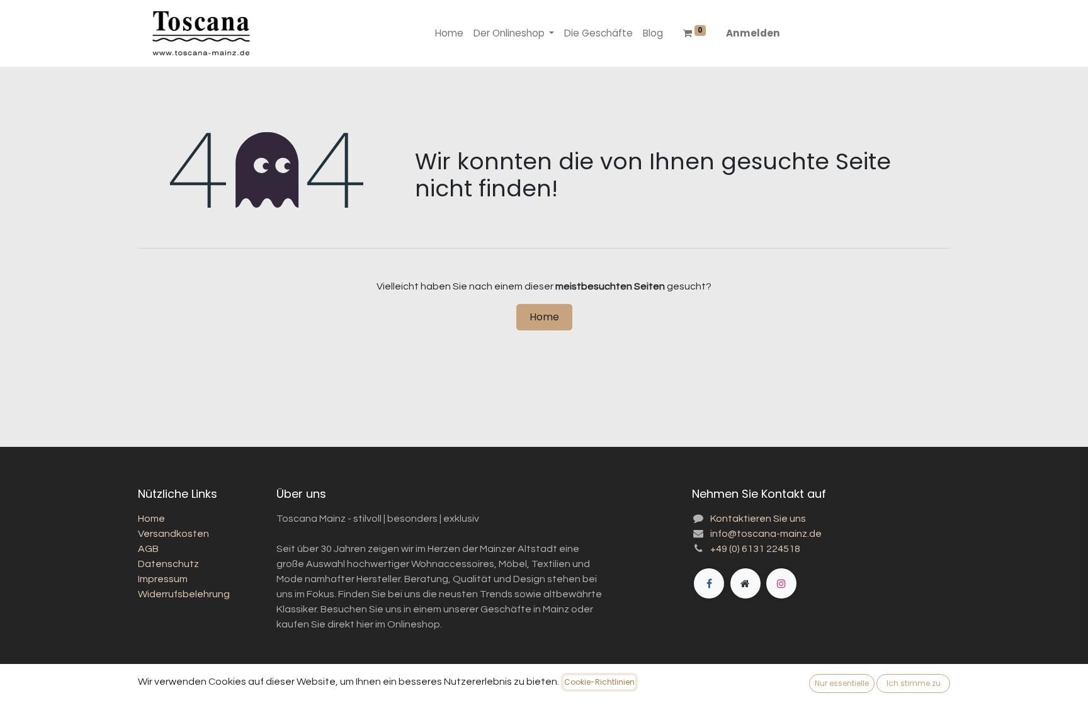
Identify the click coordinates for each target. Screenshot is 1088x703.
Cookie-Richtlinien (599, 682)
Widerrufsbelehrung (184, 594)
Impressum (163, 579)
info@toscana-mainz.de (766, 534)
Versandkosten (173, 534)
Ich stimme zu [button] (914, 683)
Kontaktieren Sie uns (758, 519)
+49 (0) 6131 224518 (755, 549)
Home (544, 317)
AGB (148, 549)
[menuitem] (449, 33)
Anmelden (753, 33)
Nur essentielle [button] (842, 683)
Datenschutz (168, 564)
